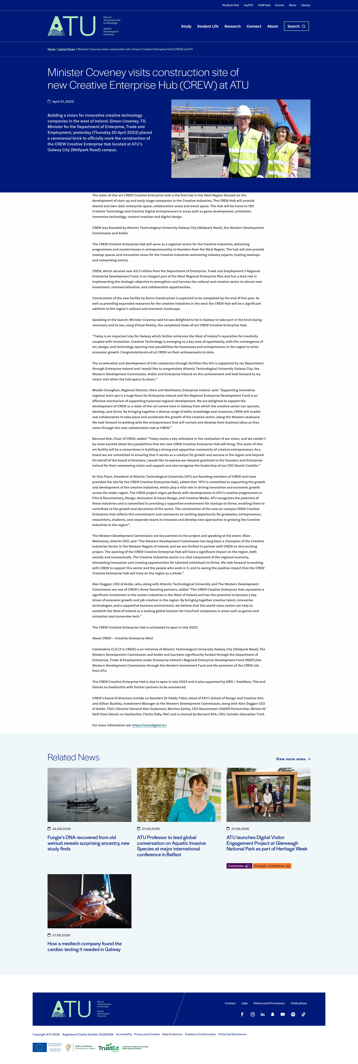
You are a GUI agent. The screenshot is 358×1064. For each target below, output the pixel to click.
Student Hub (230, 5)
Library (305, 5)
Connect (254, 26)
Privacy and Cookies (147, 1034)
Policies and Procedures (269, 1003)
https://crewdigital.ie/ (149, 725)
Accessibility (124, 1034)
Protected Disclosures (232, 1034)
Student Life (208, 26)
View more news (291, 758)
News (292, 5)
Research (232, 26)
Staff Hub (264, 5)
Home (52, 49)
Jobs (244, 1003)
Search (294, 26)
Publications (299, 1003)
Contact (230, 1003)
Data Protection (172, 1034)
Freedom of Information (200, 1034)
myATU (248, 5)
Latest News (66, 49)
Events (279, 5)
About (272, 26)
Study (186, 26)
